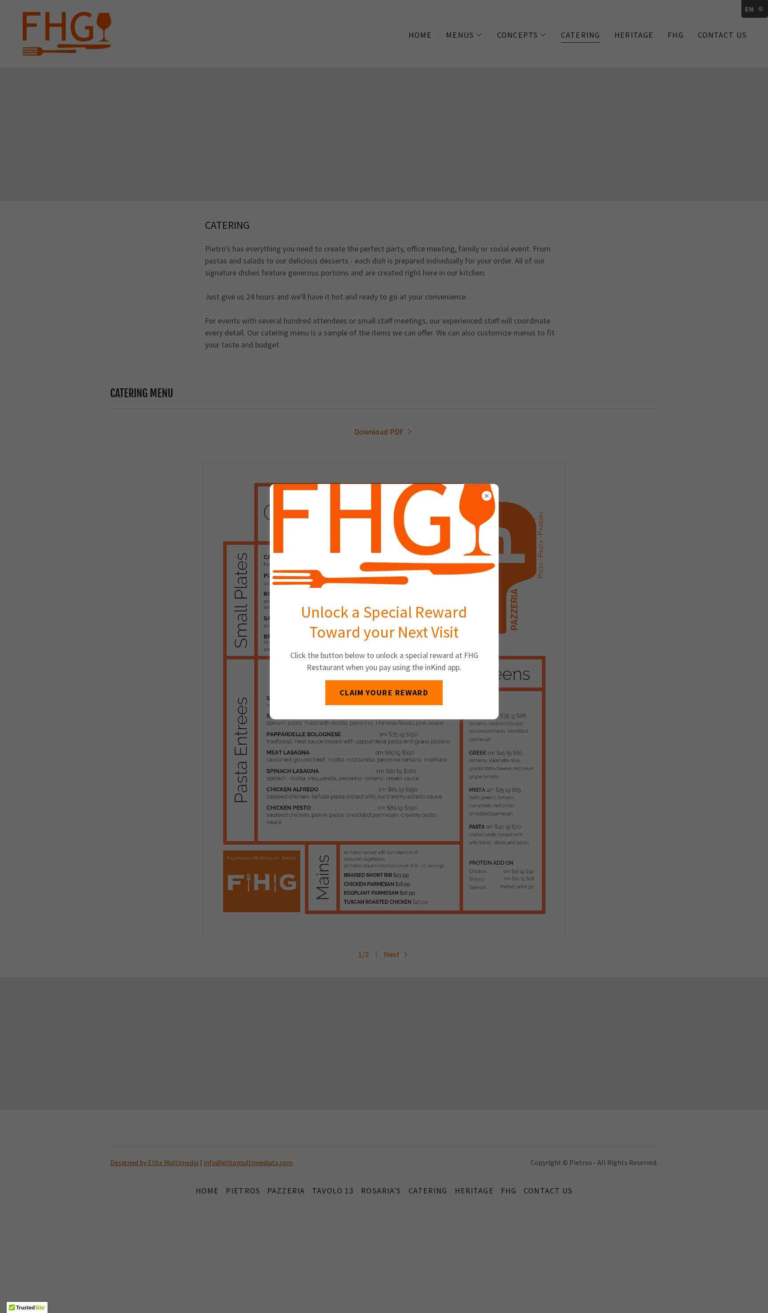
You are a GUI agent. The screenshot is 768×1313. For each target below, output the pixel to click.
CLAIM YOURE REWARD (384, 692)
